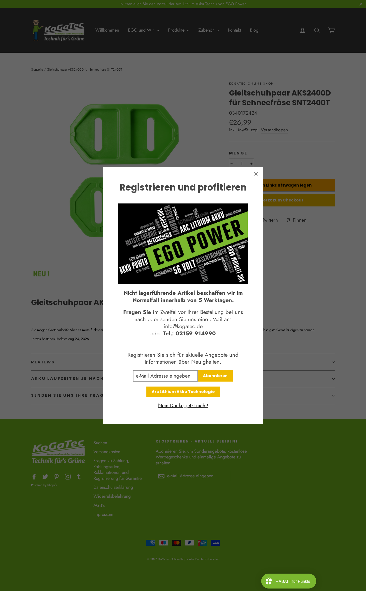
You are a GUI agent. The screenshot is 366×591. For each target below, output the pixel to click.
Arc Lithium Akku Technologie (183, 391)
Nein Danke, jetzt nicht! (183, 405)
